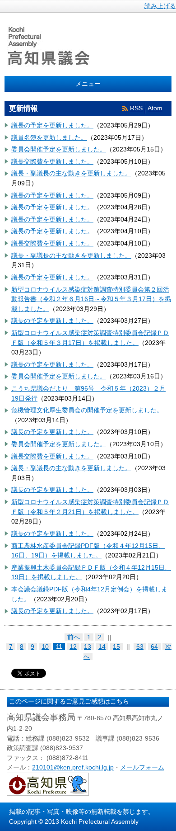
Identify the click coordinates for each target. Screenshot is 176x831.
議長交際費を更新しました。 (52, 161)
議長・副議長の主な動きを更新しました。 (71, 173)
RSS (136, 108)
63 (140, 646)
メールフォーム (142, 767)
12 (73, 646)
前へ (73, 637)
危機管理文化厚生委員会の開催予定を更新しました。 (87, 410)
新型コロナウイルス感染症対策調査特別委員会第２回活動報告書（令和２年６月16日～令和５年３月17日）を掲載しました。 (91, 299)
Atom (155, 108)
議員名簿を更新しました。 (49, 137)
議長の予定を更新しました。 (52, 125)
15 (116, 646)
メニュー (88, 83)
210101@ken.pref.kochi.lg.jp (73, 767)
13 (87, 646)
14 (102, 646)
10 (45, 646)
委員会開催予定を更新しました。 (58, 149)
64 (154, 646)
